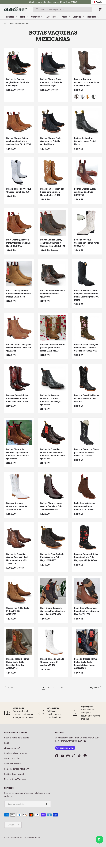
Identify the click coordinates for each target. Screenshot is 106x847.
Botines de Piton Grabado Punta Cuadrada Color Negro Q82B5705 (52, 557)
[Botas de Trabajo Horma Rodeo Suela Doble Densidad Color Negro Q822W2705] (87, 642)
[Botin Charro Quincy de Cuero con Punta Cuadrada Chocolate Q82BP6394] (53, 591)
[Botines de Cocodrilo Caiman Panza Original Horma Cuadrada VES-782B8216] (19, 537)
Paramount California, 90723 (73, 741)
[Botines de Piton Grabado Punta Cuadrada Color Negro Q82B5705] (53, 537)
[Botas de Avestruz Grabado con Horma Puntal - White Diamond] (87, 62)
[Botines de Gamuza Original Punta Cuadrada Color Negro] (19, 62)
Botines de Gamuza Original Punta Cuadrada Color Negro (17, 82)
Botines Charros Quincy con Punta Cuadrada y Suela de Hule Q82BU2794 (52, 243)
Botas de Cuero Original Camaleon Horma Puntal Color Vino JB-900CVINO (17, 398)
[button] (98, 2)
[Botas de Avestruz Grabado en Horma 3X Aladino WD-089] (19, 486)
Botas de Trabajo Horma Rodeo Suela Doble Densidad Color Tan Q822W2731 (17, 663)
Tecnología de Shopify (32, 837)
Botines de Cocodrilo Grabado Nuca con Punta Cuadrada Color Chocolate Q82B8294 (52, 454)
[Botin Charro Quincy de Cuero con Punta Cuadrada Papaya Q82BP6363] (19, 274)
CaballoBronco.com (64, 737)
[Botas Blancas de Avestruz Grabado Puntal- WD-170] (19, 172)
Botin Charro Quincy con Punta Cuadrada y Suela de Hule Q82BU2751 (86, 611)
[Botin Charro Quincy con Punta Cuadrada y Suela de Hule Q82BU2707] (19, 223)
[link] (22, 687)
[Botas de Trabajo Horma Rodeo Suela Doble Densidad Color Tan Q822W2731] (19, 642)
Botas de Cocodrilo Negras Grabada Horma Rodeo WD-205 (86, 398)
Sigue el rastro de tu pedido (16, 737)
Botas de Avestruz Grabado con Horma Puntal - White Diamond (86, 82)
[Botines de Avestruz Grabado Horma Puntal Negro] (87, 121)
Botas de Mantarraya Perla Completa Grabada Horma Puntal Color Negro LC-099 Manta (86, 295)
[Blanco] (82, 97)
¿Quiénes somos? (12, 748)
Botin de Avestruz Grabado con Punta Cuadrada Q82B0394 (52, 293)
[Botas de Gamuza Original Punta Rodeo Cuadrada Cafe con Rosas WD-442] (87, 327)
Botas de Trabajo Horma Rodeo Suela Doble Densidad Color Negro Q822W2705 (85, 663)
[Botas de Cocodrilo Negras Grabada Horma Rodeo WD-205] (87, 378)
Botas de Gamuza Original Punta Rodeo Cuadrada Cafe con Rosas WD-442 (86, 347)
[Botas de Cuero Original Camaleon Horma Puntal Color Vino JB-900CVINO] (19, 378)
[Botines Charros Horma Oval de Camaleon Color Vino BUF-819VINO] (53, 486)
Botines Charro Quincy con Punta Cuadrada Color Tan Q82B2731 (18, 347)
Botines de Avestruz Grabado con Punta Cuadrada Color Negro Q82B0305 (50, 400)
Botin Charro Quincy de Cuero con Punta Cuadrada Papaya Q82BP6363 (18, 293)
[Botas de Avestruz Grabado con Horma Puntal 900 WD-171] (87, 223)
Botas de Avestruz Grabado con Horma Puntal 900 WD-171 (86, 243)
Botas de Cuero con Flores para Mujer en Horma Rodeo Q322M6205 (86, 452)
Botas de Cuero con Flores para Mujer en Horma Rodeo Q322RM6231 (52, 347)
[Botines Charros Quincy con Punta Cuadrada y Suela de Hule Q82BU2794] (53, 223)
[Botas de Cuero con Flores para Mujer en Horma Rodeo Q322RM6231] (53, 327)
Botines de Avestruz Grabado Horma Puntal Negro (85, 141)
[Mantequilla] (88, 97)
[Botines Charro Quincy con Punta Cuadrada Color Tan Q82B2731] (19, 327)
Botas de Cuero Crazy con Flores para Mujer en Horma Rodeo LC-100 (52, 192)
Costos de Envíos (12, 758)
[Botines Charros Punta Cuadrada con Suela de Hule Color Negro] (53, 62)
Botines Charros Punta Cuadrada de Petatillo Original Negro (50, 141)
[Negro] (94, 97)
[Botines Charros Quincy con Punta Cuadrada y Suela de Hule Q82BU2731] (19, 121)
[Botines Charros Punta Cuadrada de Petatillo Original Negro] (53, 121)
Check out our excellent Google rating (44, 2)
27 (62, 687)
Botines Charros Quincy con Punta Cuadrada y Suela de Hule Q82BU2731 (18, 141)
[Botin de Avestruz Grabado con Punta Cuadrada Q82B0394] (53, 274)
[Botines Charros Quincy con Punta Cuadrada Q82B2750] (87, 172)
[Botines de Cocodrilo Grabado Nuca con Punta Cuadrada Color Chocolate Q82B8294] (53, 432)
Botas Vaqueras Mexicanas (19, 23)
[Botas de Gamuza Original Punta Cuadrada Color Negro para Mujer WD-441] (87, 537)
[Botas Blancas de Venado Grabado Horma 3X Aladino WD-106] (53, 642)
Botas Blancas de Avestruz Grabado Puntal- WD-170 (18, 190)
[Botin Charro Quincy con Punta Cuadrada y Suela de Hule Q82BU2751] (87, 591)
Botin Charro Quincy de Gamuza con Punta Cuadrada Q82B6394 (85, 506)
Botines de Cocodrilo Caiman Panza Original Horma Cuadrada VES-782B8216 (17, 559)
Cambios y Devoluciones (15, 753)
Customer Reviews (12, 763)
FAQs (6, 743)
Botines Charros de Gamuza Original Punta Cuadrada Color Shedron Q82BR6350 (17, 454)
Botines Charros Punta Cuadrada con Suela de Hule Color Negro (51, 82)
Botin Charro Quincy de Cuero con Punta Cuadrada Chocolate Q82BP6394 (52, 611)
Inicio (6, 23)
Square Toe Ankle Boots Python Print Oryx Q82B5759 (17, 611)
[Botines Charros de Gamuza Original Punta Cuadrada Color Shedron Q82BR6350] (19, 432)
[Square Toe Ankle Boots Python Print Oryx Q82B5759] (19, 591)
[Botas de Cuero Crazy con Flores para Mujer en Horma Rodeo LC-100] (53, 172)
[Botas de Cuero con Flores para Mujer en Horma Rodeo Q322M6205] (87, 432)
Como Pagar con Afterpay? (16, 769)
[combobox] (62, 9)
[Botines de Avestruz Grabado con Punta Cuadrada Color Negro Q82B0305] (53, 378)
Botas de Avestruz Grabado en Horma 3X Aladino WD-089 (16, 506)
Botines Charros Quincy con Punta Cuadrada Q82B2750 (85, 192)
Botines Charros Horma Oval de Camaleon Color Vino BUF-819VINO (51, 506)
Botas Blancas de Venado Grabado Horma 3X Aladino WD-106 (52, 662)
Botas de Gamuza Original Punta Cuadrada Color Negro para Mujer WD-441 (86, 557)
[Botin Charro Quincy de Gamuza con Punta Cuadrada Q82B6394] (87, 486)
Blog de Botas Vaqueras (15, 779)
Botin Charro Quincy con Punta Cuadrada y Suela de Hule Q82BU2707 (19, 243)
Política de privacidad (14, 774)
